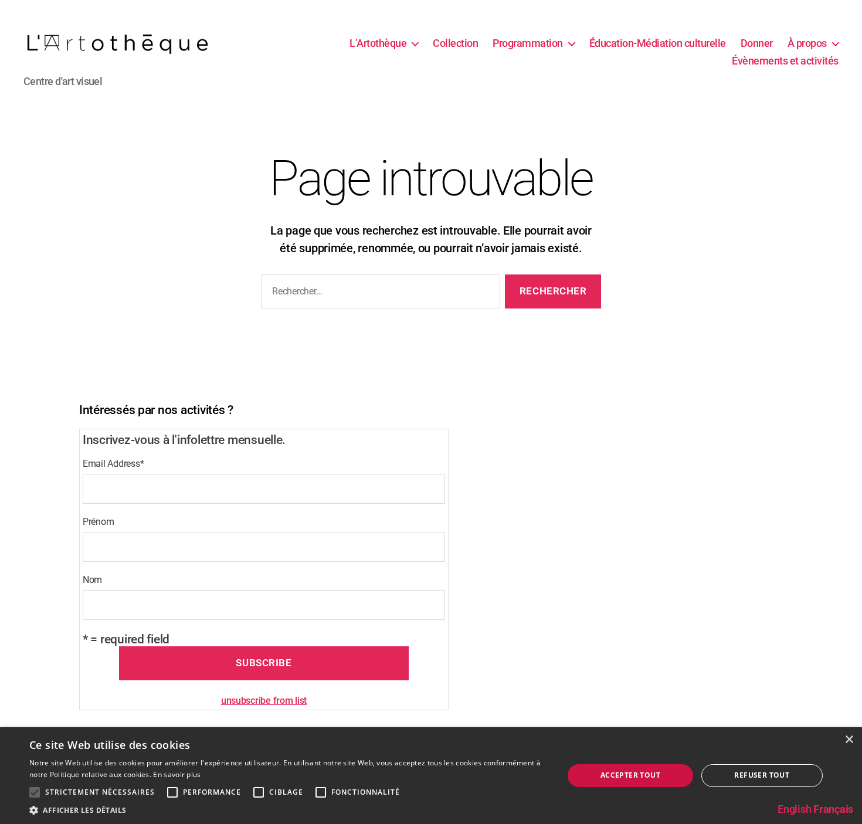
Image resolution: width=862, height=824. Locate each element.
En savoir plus (177, 774)
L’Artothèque (377, 43)
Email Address (113, 463)
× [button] (848, 739)
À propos (807, 43)
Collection (455, 43)
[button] (288, 809)
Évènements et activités (785, 61)
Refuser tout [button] (761, 775)
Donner (757, 43)
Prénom (98, 521)
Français (833, 809)
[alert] (431, 775)
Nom (92, 579)
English (794, 809)
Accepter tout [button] (630, 775)
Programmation (528, 43)
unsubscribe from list (264, 700)
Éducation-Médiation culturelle (657, 43)
